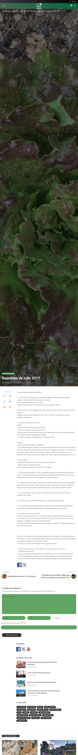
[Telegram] (4, 407)
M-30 (19, 712)
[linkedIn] (10, 401)
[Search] (74, 6)
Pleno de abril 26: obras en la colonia (39, 673)
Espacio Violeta (42, 709)
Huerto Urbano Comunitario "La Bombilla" (13, 382)
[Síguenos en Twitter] (23, 649)
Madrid (26, 712)
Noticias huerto (8, 373)
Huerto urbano (55, 709)
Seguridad (35, 718)
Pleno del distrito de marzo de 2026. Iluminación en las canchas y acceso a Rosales (44, 692)
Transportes (22, 720)
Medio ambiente (44, 712)
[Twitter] (73, 1)
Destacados (21, 709)
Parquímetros (47, 715)
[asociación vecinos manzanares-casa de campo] (28, 649)
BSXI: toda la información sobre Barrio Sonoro (42, 682)
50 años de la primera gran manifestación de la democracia (42, 663)
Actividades (21, 707)
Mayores (33, 712)
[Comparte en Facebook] (19, 565)
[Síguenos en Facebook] (18, 649)
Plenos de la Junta (23, 718)
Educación (31, 709)
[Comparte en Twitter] (24, 565)
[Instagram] (75, 1)
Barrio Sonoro (49, 707)
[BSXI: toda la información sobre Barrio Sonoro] (21, 683)
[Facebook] (71, 1)
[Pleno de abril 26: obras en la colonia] (21, 674)
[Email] (10, 407)
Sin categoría (46, 718)
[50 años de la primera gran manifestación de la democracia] (21, 664)
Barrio (40, 707)
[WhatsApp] (4, 401)
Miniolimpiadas (22, 715)
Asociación (31, 707)
